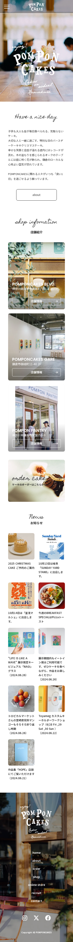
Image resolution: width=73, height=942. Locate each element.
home (36, 853)
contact (36, 901)
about (36, 860)
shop (36, 877)
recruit (36, 893)
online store (36, 885)
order (36, 869)
